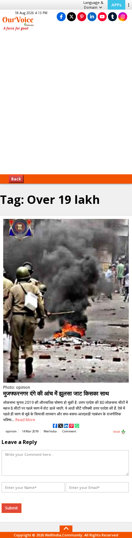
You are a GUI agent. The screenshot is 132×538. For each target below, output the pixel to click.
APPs (116, 5)
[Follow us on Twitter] (71, 16)
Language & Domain (93, 5)
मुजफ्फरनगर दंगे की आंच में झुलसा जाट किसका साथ (56, 393)
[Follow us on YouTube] (102, 16)
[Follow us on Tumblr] (112, 16)
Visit (117, 431)
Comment (69, 431)
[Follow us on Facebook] (61, 16)
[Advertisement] (66, 105)
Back (16, 179)
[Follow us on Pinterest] (81, 16)
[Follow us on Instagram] (122, 16)
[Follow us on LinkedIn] (91, 16)
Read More (25, 419)
